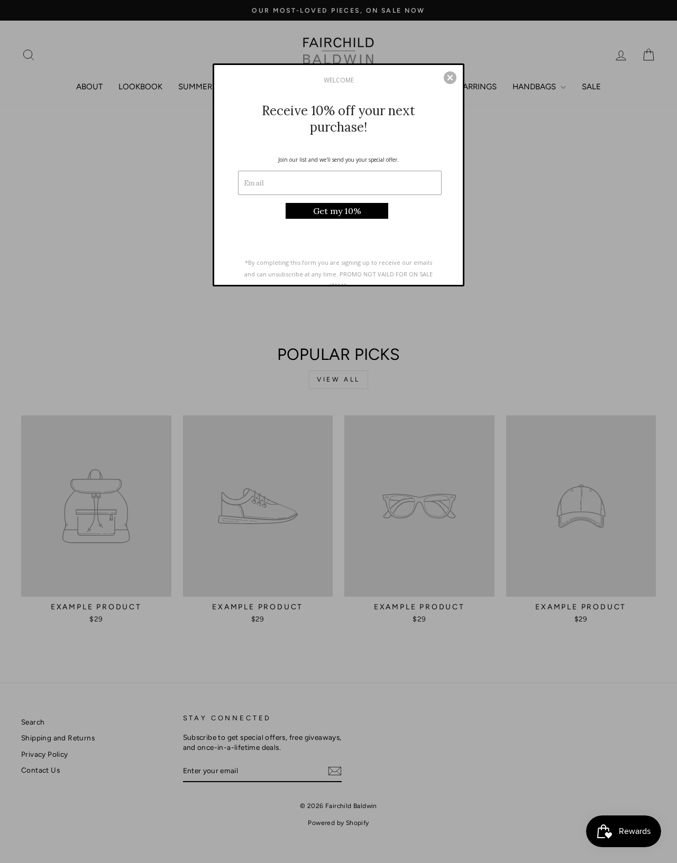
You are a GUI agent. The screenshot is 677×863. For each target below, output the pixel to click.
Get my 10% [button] (337, 211)
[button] (450, 77)
